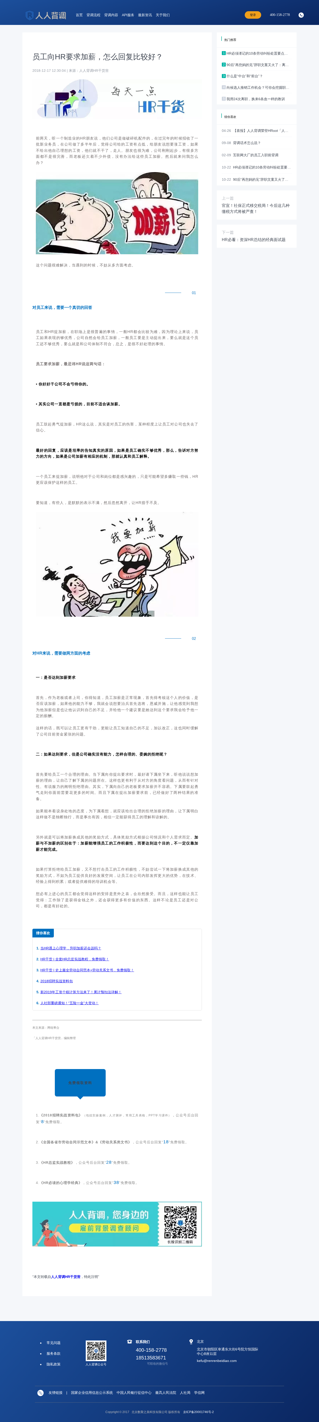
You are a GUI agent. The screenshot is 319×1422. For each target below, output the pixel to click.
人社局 (185, 1393)
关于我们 (163, 15)
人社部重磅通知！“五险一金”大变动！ (69, 1003)
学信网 (199, 1393)
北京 (200, 1341)
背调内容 (111, 15)
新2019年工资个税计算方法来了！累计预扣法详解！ (81, 992)
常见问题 (54, 1342)
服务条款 (54, 1353)
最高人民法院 (165, 1393)
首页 (79, 15)
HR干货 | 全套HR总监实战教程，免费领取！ (74, 959)
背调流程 (93, 15)
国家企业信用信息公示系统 (92, 1393)
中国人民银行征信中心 (134, 1393)
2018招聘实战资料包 (56, 981)
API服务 (128, 15)
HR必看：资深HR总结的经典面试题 (254, 240)
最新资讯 (145, 15)
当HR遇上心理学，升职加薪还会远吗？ (70, 948)
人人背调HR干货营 (65, 1277)
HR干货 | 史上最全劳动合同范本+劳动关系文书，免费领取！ (87, 970)
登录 (253, 15)
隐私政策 (54, 1364)
